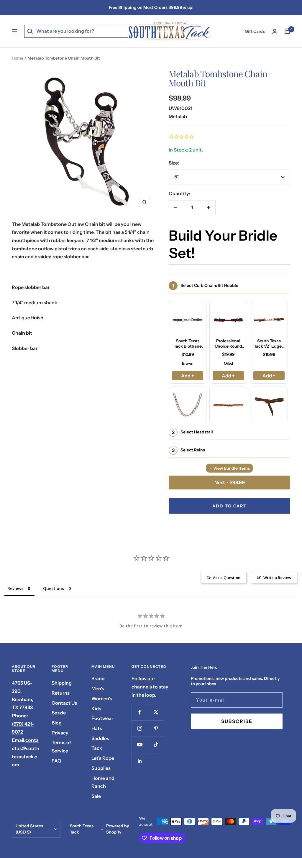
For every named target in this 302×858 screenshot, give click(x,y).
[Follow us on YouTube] (140, 745)
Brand (98, 678)
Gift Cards (255, 31)
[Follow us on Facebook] (140, 712)
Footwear (102, 718)
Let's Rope (102, 758)
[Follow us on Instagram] (140, 728)
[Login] (274, 31)
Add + (187, 376)
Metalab (178, 116)
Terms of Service (61, 746)
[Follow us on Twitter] (156, 712)
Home (17, 58)
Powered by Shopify (117, 829)
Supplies (101, 768)
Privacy (60, 733)
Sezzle (59, 713)
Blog (57, 723)
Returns (61, 693)
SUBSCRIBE (236, 721)
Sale (96, 796)
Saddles (100, 738)
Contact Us (64, 703)
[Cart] (287, 31)
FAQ (56, 761)
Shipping (62, 683)
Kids (96, 708)
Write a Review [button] (277, 577)
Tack (96, 748)
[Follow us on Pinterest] (156, 728)
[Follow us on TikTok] (156, 745)
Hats (96, 728)
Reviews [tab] (15, 588)
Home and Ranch (102, 782)
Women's (101, 698)
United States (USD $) (29, 829)
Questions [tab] (53, 588)
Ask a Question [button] (226, 577)
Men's (97, 688)
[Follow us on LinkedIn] (140, 761)
